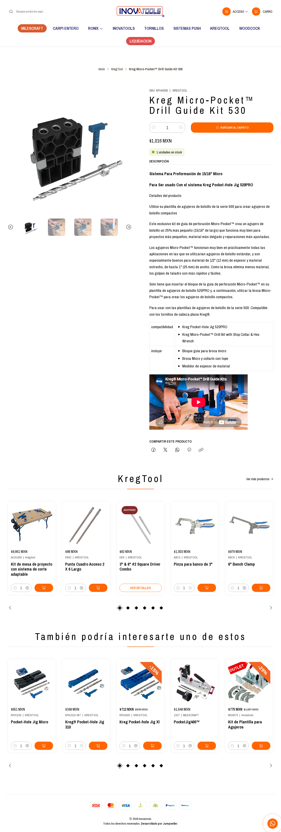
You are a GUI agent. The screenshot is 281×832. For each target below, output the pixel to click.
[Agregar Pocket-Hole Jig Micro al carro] (44, 746)
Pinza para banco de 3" (193, 564)
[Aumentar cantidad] (181, 127)
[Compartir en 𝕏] (165, 450)
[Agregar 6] (261, 588)
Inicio (102, 69)
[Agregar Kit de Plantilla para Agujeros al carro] (261, 746)
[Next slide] (128, 227)
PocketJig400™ (187, 722)
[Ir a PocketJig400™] (195, 683)
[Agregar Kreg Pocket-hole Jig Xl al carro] (152, 746)
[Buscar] (11, 11)
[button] (119, 607)
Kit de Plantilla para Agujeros (245, 724)
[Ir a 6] (249, 525)
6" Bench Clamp (241, 564)
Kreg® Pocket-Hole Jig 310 (84, 724)
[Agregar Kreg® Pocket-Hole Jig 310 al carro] (98, 746)
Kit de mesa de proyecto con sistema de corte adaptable (31, 569)
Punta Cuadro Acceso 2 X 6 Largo (84, 567)
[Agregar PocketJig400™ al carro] (206, 746)
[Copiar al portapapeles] (201, 450)
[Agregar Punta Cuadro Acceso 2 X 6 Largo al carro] (98, 588)
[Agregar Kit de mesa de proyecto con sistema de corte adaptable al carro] (44, 588)
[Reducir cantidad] (154, 127)
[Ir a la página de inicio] (140, 11)
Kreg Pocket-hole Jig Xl (140, 722)
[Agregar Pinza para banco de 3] (206, 588)
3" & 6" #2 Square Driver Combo (140, 567)
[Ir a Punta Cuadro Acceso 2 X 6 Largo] (86, 525)
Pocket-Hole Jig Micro (29, 722)
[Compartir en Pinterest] (189, 450)
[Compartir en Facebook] (153, 450)
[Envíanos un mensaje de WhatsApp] (272, 823)
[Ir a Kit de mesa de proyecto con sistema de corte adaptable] (32, 525)
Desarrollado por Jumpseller (159, 823)
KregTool (117, 69)
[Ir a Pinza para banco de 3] (195, 525)
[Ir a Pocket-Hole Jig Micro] (32, 683)
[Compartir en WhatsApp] (177, 450)
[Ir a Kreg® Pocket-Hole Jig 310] (86, 683)
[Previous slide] (11, 227)
